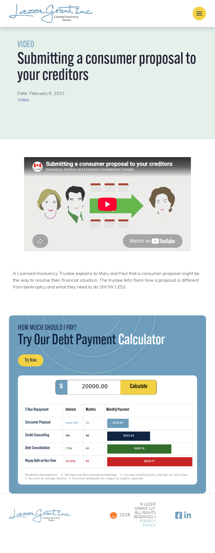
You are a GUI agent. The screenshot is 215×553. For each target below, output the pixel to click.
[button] (199, 13)
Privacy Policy (148, 523)
